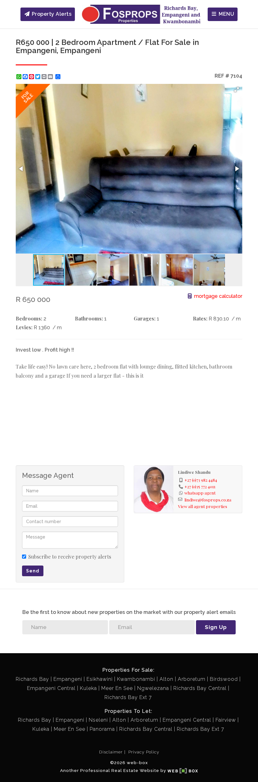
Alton (166, 679)
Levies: (24, 327)
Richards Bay (32, 679)
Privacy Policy (143, 751)
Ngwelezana (153, 688)
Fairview (226, 720)
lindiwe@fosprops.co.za (207, 499)
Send (32, 570)
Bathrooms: (89, 318)
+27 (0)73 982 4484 (200, 480)
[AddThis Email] (51, 76)
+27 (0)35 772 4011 (200, 486)
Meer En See (117, 688)
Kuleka (88, 688)
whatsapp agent (200, 492)
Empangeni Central (51, 688)
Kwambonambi (136, 679)
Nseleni (98, 720)
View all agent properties (202, 506)
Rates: (200, 318)
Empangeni (67, 679)
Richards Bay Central (200, 688)
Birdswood (224, 679)
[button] (237, 90)
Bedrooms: (29, 318)
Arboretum (191, 679)
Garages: (144, 318)
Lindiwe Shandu (194, 472)
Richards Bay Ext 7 (128, 697)
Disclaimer (111, 751)
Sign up (216, 627)
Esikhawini (100, 679)
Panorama (102, 729)
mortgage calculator (217, 296)
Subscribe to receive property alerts (69, 556)
